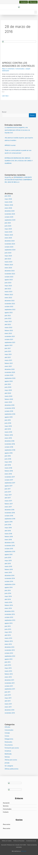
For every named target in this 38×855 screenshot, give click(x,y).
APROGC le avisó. (10, 145)
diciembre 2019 (9, 405)
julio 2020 (8, 384)
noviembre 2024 (10, 244)
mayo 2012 (8, 668)
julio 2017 (8, 489)
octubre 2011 (9, 686)
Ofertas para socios (11, 760)
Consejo (7, 733)
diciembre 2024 (10, 241)
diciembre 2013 (9, 611)
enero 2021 (8, 366)
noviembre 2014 (10, 578)
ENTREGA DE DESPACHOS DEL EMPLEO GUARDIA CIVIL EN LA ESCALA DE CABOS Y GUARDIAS (19, 160)
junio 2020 (8, 387)
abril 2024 (8, 259)
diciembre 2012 (9, 647)
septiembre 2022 (10, 309)
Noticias (7, 757)
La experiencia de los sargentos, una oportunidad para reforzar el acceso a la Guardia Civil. (17, 130)
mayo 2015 (8, 560)
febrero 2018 (9, 471)
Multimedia (8, 754)
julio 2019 (8, 420)
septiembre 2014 (10, 584)
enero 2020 (8, 402)
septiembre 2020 (10, 378)
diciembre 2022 (9, 300)
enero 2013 (8, 644)
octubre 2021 (9, 339)
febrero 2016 (9, 536)
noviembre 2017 (10, 477)
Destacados (8, 742)
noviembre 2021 (10, 336)
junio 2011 (8, 695)
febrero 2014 (9, 605)
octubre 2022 (9, 306)
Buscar (4, 112)
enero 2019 (8, 438)
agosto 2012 (8, 659)
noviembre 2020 (10, 372)
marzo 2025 (8, 232)
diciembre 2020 (10, 369)
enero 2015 (8, 572)
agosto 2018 (8, 453)
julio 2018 (8, 456)
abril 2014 (8, 599)
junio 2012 (8, 665)
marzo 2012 (8, 671)
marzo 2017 (8, 501)
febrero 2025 (9, 235)
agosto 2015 (8, 554)
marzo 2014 (8, 602)
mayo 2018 (8, 462)
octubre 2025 (9, 217)
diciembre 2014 (9, 575)
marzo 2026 (8, 202)
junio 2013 (8, 629)
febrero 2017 (9, 504)
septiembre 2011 (10, 689)
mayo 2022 (8, 321)
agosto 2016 (8, 521)
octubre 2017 (9, 480)
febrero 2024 (9, 264)
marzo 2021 (8, 360)
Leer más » (5, 96)
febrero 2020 (9, 399)
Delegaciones (9, 739)
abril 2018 (8, 465)
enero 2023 (8, 297)
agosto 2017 (8, 486)
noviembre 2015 (10, 545)
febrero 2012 (9, 674)
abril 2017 (8, 497)
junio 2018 (8, 459)
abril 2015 (8, 563)
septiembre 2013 (10, 620)
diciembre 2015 (9, 542)
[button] (35, 12)
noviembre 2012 (10, 650)
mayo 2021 (8, 354)
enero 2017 (8, 507)
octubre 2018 (9, 447)
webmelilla (23, 851)
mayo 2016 (8, 527)
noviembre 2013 (10, 614)
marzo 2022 (8, 327)
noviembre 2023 (10, 273)
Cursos (7, 736)
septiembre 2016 (10, 518)
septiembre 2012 (10, 656)
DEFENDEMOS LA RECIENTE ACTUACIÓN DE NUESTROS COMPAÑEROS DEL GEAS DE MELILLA (18, 180)
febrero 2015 (9, 569)
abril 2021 (8, 357)
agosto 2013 (8, 623)
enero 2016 (8, 539)
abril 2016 (8, 530)
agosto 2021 (8, 345)
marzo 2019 (8, 432)
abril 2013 (8, 635)
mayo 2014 (8, 596)
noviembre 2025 (10, 214)
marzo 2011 (8, 704)
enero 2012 (8, 677)
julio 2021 (8, 348)
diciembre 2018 (9, 441)
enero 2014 (8, 608)
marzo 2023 (8, 291)
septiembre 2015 (10, 551)
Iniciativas (8, 751)
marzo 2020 (8, 396)
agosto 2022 (9, 312)
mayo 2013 (8, 632)
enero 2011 (8, 707)
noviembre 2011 (10, 683)
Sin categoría (9, 766)
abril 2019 (8, 429)
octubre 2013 (9, 617)
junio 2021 (8, 351)
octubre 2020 (9, 375)
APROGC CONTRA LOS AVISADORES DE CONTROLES (18, 64)
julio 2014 (8, 590)
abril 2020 (8, 393)
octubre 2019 (9, 411)
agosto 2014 (8, 587)
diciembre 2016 (9, 509)
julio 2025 (8, 223)
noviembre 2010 (10, 713)
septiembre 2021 (10, 342)
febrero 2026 (9, 205)
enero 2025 (8, 238)
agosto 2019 (8, 417)
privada (7, 763)
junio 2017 (8, 492)
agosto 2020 (9, 381)
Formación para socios (12, 748)
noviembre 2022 (10, 303)
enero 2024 (8, 267)
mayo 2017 (8, 495)
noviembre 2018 (10, 444)
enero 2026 (8, 208)
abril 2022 (8, 324)
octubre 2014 (9, 581)
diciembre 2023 (10, 270)
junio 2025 (8, 226)
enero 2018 (8, 474)
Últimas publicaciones (11, 769)
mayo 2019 (8, 426)
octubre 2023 (9, 276)
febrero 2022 (9, 330)
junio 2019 (8, 423)
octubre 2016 (9, 515)
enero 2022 (8, 333)
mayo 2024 (8, 256)
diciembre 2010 (9, 710)
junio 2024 (8, 253)
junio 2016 (8, 524)
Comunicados (20, 68)
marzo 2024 (8, 262)
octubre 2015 (9, 548)
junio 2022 (8, 318)
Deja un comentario (8, 68)
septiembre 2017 (10, 483)
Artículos (7, 727)
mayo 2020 (8, 390)
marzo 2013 (8, 638)
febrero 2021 (9, 363)
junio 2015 (8, 557)
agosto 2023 (9, 279)
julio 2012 (8, 662)
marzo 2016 (8, 533)
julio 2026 (8, 196)
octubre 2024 (9, 247)
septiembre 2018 (10, 450)
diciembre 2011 (9, 680)
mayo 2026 (8, 199)
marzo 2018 (8, 468)
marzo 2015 (8, 566)
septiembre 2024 (10, 250)
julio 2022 (8, 315)
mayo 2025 (8, 229)
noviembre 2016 (10, 512)
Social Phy (8, 177)
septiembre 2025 (10, 220)
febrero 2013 (9, 641)
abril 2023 (8, 288)
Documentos (9, 745)
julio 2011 (7, 692)
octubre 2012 (9, 653)
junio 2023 (8, 282)
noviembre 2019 (10, 408)
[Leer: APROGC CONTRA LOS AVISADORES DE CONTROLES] (19, 50)
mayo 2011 (8, 698)
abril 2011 (8, 701)
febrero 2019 (9, 435)
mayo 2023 (8, 285)
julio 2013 (8, 626)
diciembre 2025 (9, 211)
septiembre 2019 (10, 414)
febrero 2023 (9, 294)
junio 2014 (8, 593)
